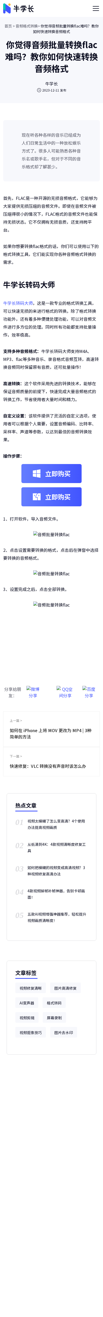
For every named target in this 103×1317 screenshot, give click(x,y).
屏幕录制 (54, 1017)
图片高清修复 (65, 988)
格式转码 (54, 1003)
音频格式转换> (28, 26)
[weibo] (33, 689)
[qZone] (65, 689)
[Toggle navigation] (96, 8)
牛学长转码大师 (18, 303)
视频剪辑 (27, 1017)
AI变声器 (27, 1003)
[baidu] (89, 689)
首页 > (9, 26)
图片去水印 (63, 1032)
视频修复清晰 (31, 988)
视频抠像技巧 (31, 1032)
